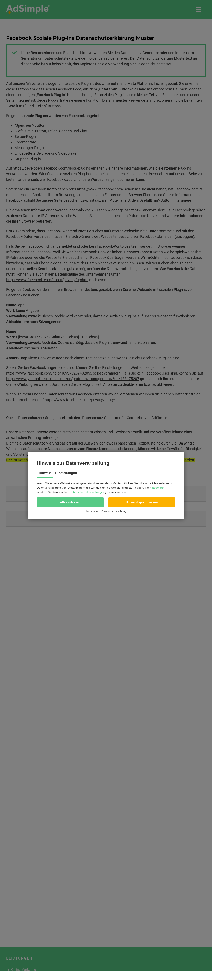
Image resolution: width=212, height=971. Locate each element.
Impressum (92, 511)
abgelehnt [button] (158, 487)
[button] (70, 502)
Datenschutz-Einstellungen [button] (87, 492)
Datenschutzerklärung (113, 511)
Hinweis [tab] (45, 473)
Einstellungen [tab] (66, 473)
